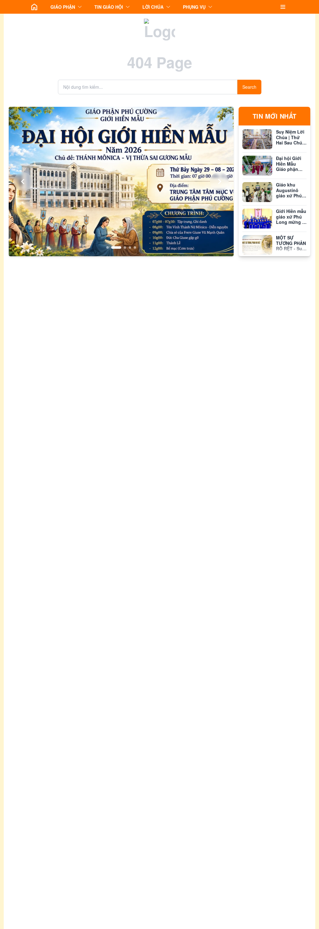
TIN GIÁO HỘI (108, 7)
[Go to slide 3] (121, 247)
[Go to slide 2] (112, 247)
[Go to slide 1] (107, 247)
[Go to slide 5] (135, 247)
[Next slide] (219, 181)
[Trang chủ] (34, 7)
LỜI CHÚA (153, 7)
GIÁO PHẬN (62, 7)
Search (249, 87)
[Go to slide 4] (130, 247)
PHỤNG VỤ (194, 7)
